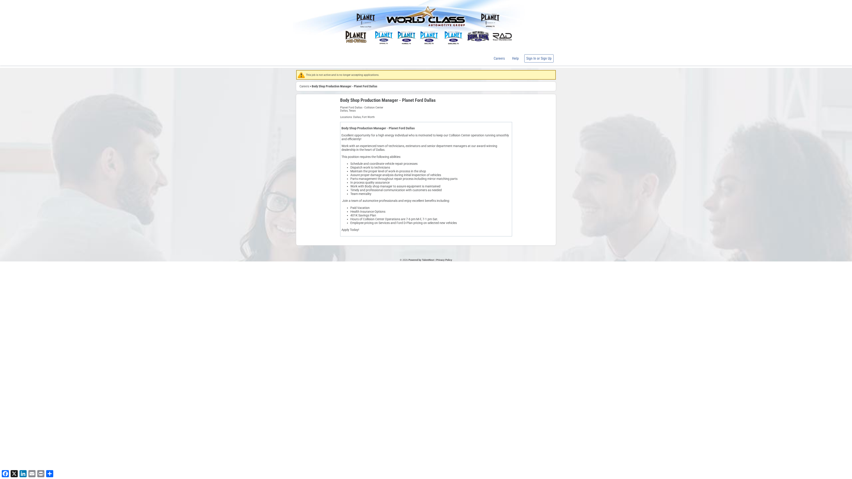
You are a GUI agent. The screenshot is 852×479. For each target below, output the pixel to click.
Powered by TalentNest (421, 260)
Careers (499, 58)
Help (515, 58)
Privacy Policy (444, 260)
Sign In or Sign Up (539, 58)
